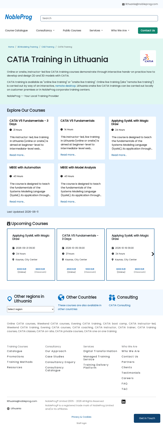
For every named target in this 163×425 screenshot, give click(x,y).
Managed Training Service (96, 358)
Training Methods (20, 362)
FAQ (125, 383)
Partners (128, 362)
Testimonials (131, 373)
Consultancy (44, 30)
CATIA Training (65, 46)
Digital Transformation (100, 351)
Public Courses (72, 30)
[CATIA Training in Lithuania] (21, 17)
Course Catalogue (16, 30)
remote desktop (65, 86)
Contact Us (148, 30)
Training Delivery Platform (96, 366)
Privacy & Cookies (81, 416)
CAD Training (48, 46)
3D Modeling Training (28, 46)
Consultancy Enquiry (60, 362)
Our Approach (55, 351)
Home (11, 46)
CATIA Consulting (119, 305)
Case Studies (54, 356)
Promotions (15, 356)
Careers (128, 378)
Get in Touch (147, 418)
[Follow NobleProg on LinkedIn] (123, 401)
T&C (125, 389)
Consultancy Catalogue (54, 369)
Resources (14, 367)
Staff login (82, 423)
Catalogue (14, 351)
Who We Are (119, 30)
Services (95, 30)
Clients (127, 367)
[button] (152, 254)
